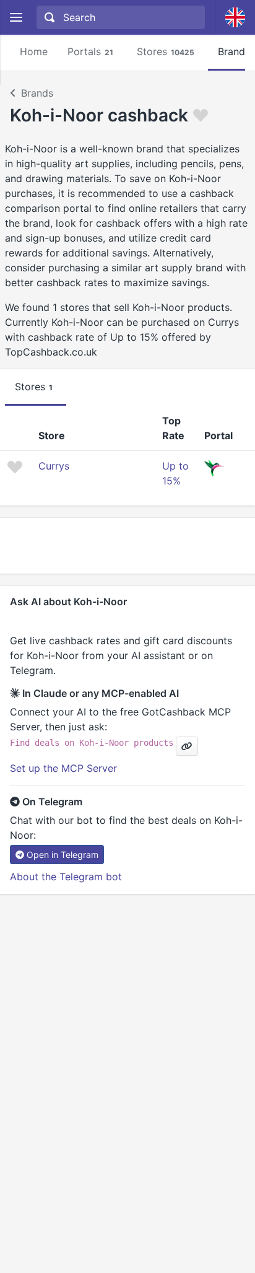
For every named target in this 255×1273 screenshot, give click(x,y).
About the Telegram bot (66, 876)
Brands (37, 93)
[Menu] (16, 17)
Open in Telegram (62, 854)
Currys (53, 466)
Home (34, 51)
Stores (165, 51)
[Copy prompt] (187, 746)
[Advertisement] (127, 546)
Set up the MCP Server (63, 768)
